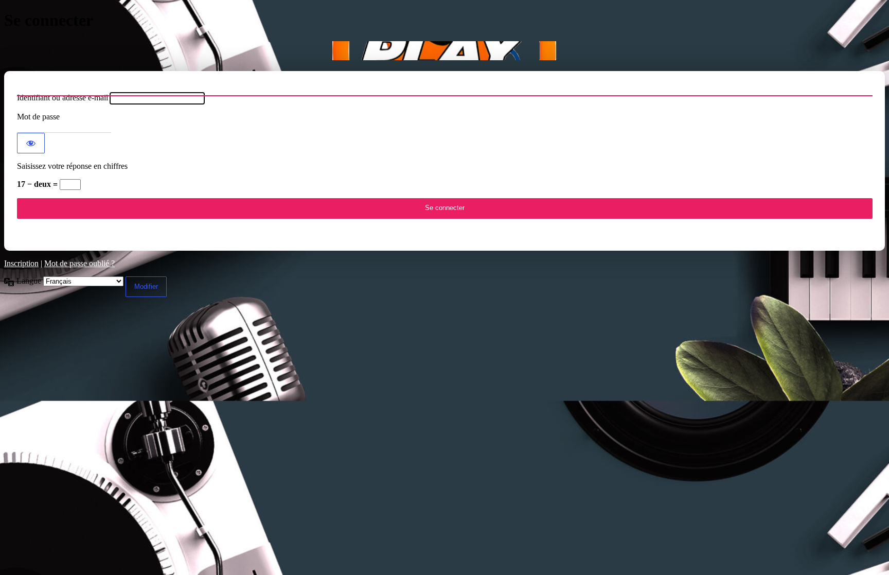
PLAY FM (444, 50)
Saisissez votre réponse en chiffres (72, 166)
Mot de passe (38, 116)
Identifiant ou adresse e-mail (62, 97)
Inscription (21, 263)
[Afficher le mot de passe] (31, 143)
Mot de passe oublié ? (79, 263)
